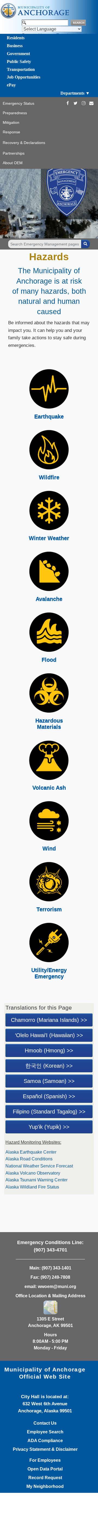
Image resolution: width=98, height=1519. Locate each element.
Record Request (45, 1478)
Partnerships (13, 153)
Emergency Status (18, 103)
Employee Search (45, 1432)
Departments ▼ (75, 93)
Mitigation (11, 122)
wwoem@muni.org (57, 1286)
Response (11, 132)
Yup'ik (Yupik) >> (49, 1127)
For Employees (45, 1460)
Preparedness (15, 113)
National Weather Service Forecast (39, 1166)
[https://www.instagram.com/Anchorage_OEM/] (83, 103)
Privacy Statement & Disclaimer (45, 1449)
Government (18, 53)
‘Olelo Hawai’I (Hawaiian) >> (49, 1035)
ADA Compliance (45, 1441)
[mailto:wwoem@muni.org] (91, 103)
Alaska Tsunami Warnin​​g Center (36, 1180)
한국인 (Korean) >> (49, 1066)
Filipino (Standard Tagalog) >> (49, 1112)
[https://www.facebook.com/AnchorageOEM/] (68, 103)
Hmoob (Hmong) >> (49, 1050)
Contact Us (45, 1423)
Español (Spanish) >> (49, 1096)
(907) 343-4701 (50, 1250)
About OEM (13, 163)
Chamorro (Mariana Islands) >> (49, 1020)
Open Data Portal (45, 1469)
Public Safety (19, 61)
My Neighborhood (45, 1486)
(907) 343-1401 (56, 1268)
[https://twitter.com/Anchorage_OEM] (75, 103)
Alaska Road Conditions (29, 1159)
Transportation (21, 69)
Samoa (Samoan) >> (49, 1081)
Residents (15, 37)
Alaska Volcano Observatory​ (32, 1173)
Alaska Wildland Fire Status (32, 1187)
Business (15, 45)
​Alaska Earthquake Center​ (30, 1152)
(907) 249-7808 (55, 1277)
